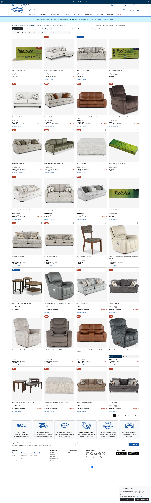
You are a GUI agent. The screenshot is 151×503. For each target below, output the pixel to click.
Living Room (39, 25)
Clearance (110, 15)
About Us (52, 460)
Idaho (31, 453)
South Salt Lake (16, 461)
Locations (15, 451)
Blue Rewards (54, 458)
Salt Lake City (18, 5)
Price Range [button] (45, 29)
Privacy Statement (70, 467)
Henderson (24, 455)
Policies (64, 467)
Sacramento (37, 457)
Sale (120, 15)
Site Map (108, 467)
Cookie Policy (87, 467)
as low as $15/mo (81, 79)
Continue (134, 444)
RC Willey (14, 25)
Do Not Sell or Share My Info (99, 467)
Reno (22, 457)
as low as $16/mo (81, 219)
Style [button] (79, 29)
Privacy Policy (139, 496)
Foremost (20, 25)
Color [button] (73, 29)
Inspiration (88, 15)
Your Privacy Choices (142, 499)
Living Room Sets (54, 25)
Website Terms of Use (57, 467)
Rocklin (36, 455)
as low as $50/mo (81, 126)
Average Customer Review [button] (116, 29)
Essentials (99, 15)
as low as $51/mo (81, 365)
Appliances (42, 15)
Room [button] (85, 29)
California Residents (79, 467)
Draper (13, 455)
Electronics (55, 15)
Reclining (62, 25)
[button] (15, 1)
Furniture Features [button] (64, 29)
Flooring (77, 15)
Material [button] (53, 29)
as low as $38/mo (113, 266)
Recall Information (48, 467)
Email (77, 442)
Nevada (24, 453)
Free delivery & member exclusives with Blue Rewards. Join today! (75, 2)
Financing (53, 456)
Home (42, 467)
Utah (13, 453)
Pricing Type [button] (102, 29)
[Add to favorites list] (41, 36)
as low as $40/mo (49, 365)
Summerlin (24, 459)
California (37, 453)
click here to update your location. (104, 19)
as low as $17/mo (48, 79)
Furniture (32, 15)
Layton (13, 457)
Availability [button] (93, 29)
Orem (13, 459)
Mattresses (66, 15)
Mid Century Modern (29, 25)
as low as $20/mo (49, 126)
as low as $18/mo (16, 365)
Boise (30, 455)
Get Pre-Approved (118, 5)
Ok (127, 499)
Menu (136, 5)
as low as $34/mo (49, 173)
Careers (52, 454)
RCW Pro (52, 453)
